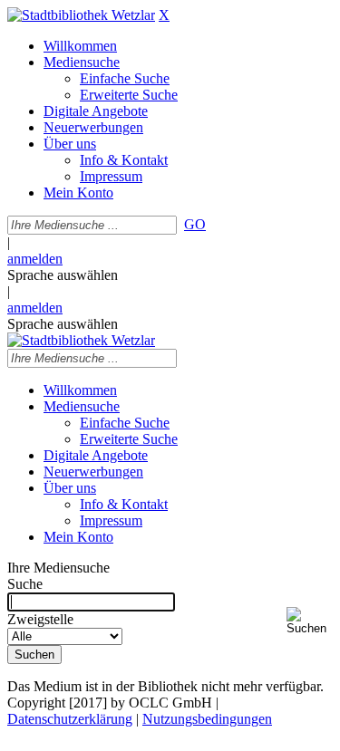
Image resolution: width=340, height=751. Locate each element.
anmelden (35, 258)
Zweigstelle (40, 619)
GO (195, 224)
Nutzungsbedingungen (207, 719)
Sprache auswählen (62, 275)
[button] (310, 621)
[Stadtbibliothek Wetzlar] (81, 15)
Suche (25, 584)
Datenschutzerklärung (69, 719)
